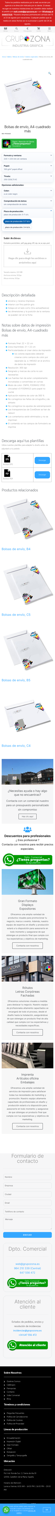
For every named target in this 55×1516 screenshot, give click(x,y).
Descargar (42, 460)
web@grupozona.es (27, 1263)
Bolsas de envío (18, 57)
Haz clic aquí (27, 816)
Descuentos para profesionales (27, 836)
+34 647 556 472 (28, 1335)
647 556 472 (27, 1272)
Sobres (9, 57)
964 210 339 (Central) (27, 1268)
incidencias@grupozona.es (27, 1330)
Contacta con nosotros (27, 945)
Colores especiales (31, 57)
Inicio (4, 57)
